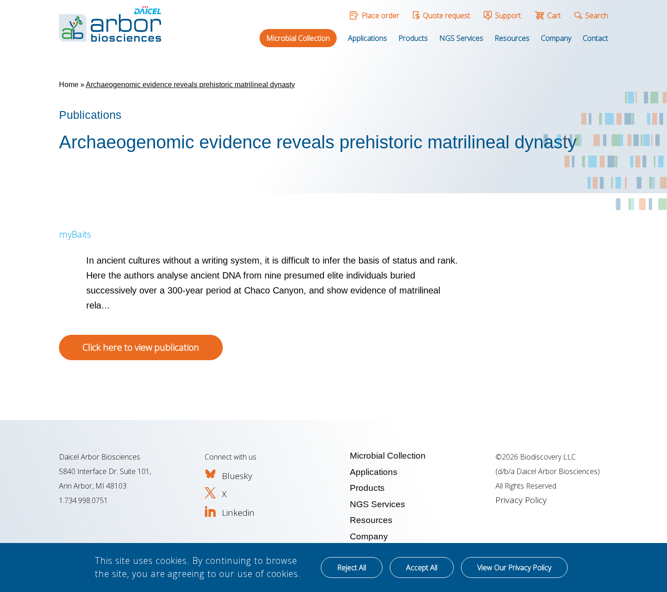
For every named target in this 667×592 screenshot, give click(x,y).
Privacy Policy (521, 500)
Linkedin (238, 513)
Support (507, 15)
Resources (512, 38)
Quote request (446, 15)
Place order (380, 15)
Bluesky (237, 476)
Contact (595, 38)
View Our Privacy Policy (514, 567)
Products (413, 38)
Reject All (351, 567)
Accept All (421, 567)
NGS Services (461, 38)
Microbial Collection (298, 38)
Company (556, 38)
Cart (554, 15)
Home (68, 84)
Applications (367, 38)
